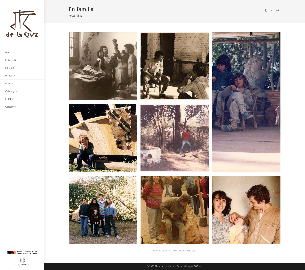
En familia (275, 10)
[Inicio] (266, 10)
